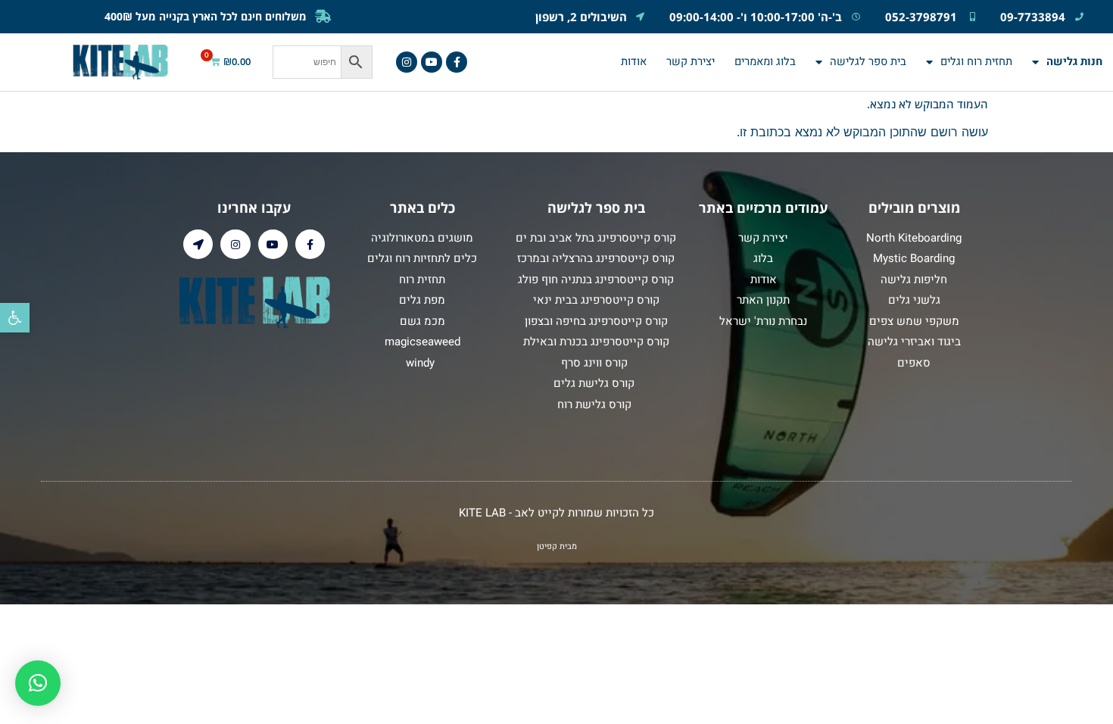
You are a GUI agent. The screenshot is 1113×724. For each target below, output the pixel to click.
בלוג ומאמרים (765, 62)
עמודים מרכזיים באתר (763, 207)
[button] (15, 317)
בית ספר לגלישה (868, 62)
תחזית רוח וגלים (976, 62)
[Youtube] (431, 62)
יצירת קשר (690, 62)
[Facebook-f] (456, 62)
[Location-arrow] (198, 244)
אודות (634, 62)
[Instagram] (406, 62)
